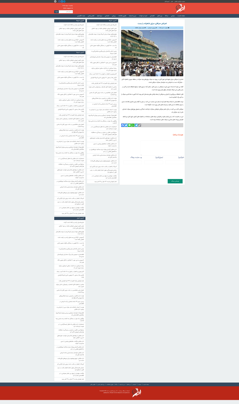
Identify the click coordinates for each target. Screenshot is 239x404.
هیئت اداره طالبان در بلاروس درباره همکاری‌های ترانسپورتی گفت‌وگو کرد (104, 99)
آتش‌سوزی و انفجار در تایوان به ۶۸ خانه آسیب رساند (103, 74)
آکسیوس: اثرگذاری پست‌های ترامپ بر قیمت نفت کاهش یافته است (103, 41)
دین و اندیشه (132, 16)
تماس (172, 1)
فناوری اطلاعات (122, 16)
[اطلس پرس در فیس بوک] (60, 1)
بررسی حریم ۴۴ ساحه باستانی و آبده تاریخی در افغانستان (104, 105)
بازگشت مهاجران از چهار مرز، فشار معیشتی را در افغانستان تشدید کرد (104, 177)
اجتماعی (107, 16)
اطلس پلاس (91, 16)
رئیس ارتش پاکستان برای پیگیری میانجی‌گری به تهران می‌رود (104, 52)
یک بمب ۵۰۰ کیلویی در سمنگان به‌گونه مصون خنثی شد (103, 46)
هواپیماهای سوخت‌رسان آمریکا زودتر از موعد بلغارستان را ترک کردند (103, 35)
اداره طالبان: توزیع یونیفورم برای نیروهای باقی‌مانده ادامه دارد (103, 162)
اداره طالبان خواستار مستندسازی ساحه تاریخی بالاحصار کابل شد (105, 156)
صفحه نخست (181, 16)
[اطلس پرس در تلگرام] (64, 1)
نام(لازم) (181, 157)
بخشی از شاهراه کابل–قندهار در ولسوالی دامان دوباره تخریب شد (103, 88)
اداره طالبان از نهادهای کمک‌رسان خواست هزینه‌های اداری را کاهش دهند (103, 139)
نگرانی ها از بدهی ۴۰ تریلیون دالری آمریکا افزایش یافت (104, 79)
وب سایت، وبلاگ (136, 157)
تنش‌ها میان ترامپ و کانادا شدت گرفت (106, 25)
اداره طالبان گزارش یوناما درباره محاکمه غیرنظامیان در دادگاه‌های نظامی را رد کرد (103, 150)
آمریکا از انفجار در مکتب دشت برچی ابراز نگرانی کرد (103, 166)
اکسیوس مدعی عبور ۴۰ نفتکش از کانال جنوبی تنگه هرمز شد (103, 64)
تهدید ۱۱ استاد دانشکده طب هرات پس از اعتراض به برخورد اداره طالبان (103, 111)
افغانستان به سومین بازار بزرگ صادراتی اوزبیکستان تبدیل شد (103, 58)
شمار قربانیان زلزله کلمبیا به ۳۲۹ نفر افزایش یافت (104, 83)
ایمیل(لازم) (159, 157)
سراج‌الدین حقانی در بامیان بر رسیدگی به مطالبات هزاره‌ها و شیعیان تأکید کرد (104, 133)
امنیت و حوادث (143, 16)
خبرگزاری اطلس (180, 8)
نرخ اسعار (99, 16)
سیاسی (173, 16)
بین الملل (159, 16)
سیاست (139, 384)
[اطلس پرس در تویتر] (62, 1)
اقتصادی (152, 16)
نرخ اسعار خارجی (101, 384)
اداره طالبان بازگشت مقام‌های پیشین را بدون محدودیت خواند (105, 145)
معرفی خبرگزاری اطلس (179, 1)
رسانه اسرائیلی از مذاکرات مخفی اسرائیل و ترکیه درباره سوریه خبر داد (104, 69)
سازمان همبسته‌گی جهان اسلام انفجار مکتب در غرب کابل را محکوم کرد (103, 171)
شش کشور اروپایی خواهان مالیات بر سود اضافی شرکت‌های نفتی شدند (104, 29)
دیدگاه (166, 16)
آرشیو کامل (167, 1)
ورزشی (113, 16)
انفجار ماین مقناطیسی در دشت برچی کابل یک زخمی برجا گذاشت (103, 94)
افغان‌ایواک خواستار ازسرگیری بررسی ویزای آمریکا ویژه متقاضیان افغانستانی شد (103, 116)
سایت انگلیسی (81, 16)
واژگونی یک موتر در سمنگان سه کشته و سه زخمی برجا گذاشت (103, 122)
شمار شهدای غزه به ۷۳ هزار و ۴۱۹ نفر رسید (105, 182)
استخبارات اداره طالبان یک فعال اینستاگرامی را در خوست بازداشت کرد (104, 128)
